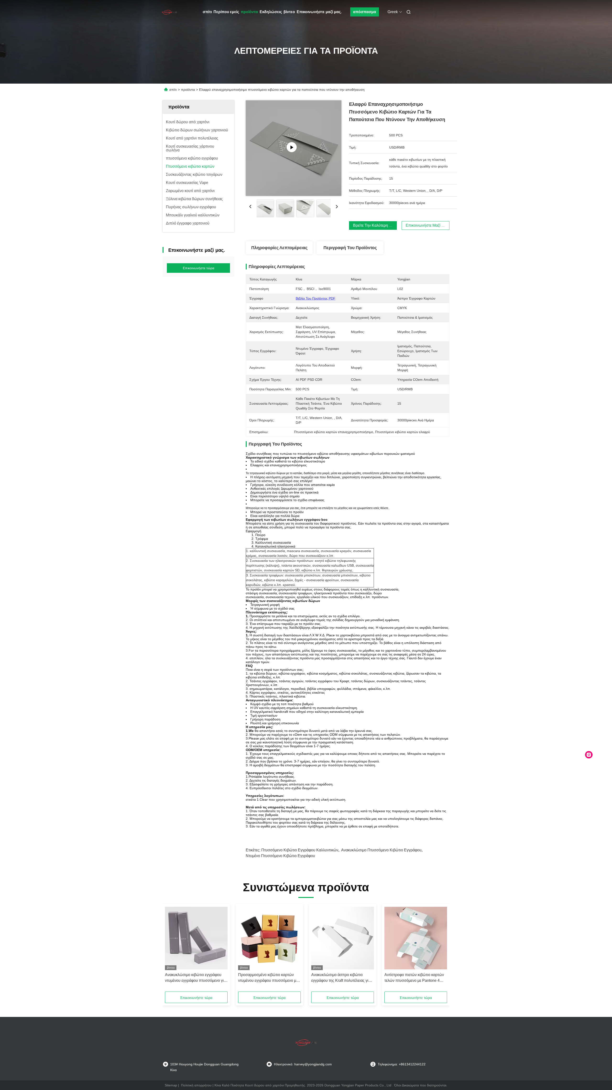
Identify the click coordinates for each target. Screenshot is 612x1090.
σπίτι (207, 12)
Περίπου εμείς (226, 12)
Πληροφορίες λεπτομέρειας (279, 247)
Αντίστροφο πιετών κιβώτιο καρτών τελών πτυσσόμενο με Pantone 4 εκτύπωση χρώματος (414, 978)
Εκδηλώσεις (271, 12)
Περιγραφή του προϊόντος (350, 247)
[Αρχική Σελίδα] (169, 12)
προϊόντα (249, 12)
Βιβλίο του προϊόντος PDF (315, 298)
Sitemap (171, 1085)
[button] (171, 949)
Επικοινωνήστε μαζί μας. (319, 12)
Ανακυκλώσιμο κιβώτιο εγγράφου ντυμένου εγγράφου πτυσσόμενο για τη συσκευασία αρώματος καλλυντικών (195, 978)
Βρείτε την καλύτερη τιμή (374, 225)
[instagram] (589, 755)
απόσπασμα (364, 12)
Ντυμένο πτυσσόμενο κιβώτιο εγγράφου (280, 856)
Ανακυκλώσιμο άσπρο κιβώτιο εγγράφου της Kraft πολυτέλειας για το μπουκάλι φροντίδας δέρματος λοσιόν (341, 978)
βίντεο (289, 12)
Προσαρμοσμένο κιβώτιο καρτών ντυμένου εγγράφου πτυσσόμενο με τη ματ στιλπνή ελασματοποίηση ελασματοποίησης (268, 978)
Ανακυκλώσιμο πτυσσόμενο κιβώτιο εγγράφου (381, 850)
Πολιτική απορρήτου (196, 1085)
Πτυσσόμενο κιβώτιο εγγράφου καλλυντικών (299, 850)
